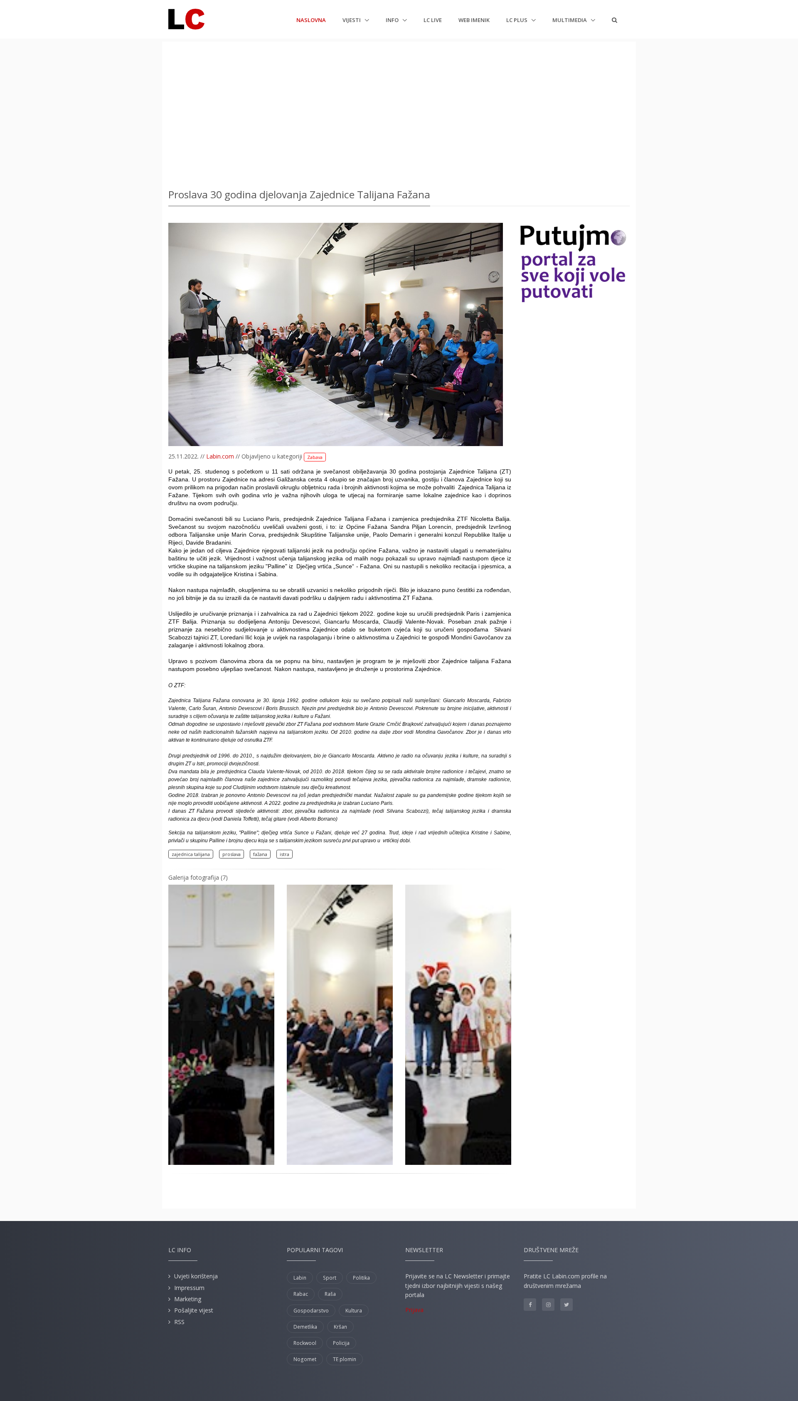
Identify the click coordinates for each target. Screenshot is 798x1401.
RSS (179, 1322)
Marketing (187, 1299)
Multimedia (570, 20)
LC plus (517, 20)
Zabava (315, 457)
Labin (299, 1277)
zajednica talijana (191, 854)
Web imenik (474, 20)
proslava (231, 854)
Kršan (340, 1326)
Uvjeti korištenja (196, 1276)
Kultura (353, 1310)
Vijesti (352, 20)
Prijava (414, 1310)
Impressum (189, 1288)
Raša (330, 1293)
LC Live (433, 20)
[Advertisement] (399, 112)
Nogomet (304, 1359)
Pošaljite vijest (193, 1310)
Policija (341, 1343)
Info (393, 20)
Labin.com (220, 456)
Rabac (300, 1293)
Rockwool (304, 1343)
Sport (329, 1277)
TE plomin (344, 1359)
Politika (361, 1277)
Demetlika (305, 1326)
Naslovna (311, 20)
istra (284, 854)
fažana (260, 854)
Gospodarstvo (311, 1310)
